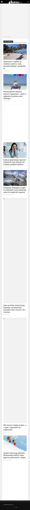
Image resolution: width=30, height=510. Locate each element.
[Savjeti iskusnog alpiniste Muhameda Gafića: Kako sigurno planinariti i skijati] (15, 443)
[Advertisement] (15, 20)
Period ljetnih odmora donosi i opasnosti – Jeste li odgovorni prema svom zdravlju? (14, 95)
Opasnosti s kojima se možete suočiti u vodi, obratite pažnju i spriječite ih (14, 64)
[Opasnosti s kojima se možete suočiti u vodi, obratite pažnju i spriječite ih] (15, 51)
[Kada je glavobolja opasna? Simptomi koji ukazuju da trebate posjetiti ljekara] (15, 150)
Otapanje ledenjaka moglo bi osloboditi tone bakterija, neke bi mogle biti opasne (15, 190)
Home (4, 36)
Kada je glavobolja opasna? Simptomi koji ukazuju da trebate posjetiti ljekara (14, 162)
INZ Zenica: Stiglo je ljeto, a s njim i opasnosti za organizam (14, 427)
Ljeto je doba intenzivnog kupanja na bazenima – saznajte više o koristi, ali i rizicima (14, 308)
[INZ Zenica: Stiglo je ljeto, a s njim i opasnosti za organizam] (15, 370)
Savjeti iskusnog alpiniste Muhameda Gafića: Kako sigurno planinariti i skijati (14, 455)
